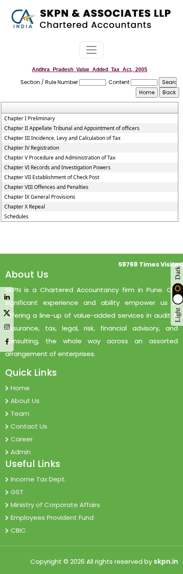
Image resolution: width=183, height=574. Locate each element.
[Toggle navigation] (91, 49)
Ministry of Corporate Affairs (55, 504)
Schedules (16, 216)
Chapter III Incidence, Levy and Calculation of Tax (62, 138)
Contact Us (29, 426)
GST (17, 491)
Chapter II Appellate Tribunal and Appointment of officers (72, 128)
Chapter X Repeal (24, 206)
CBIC (18, 530)
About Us (25, 400)
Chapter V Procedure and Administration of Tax (59, 157)
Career (22, 439)
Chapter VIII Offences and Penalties (46, 187)
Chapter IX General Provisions (39, 197)
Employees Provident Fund (52, 517)
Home (20, 387)
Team (20, 413)
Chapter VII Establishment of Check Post (51, 177)
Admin (21, 451)
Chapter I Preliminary (29, 118)
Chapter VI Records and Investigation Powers (57, 167)
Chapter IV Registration (31, 148)
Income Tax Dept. (38, 479)
